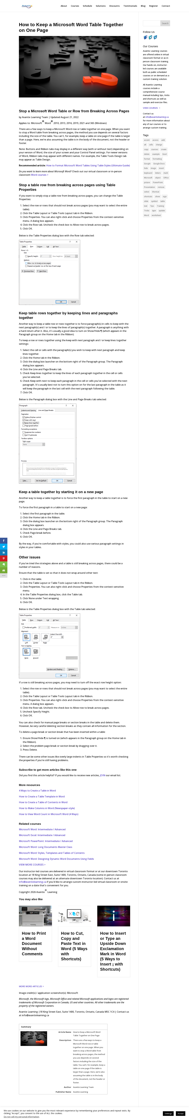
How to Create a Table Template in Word (42, 796)
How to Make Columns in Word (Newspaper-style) (47, 808)
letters (158, 173)
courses (154, 149)
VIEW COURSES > (151, 108)
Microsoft (148, 177)
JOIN (103, 775)
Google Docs (159, 163)
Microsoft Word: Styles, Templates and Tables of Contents (52, 853)
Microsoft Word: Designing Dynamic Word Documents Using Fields (56, 858)
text (145, 206)
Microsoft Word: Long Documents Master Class (45, 847)
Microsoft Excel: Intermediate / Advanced (42, 835)
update (162, 210)
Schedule (87, 6)
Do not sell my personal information (21, 1116)
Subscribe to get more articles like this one (48, 769)
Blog (143, 6)
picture (147, 182)
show (157, 196)
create (163, 149)
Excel (165, 154)
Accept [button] (181, 1113)
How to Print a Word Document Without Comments (34, 943)
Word (146, 215)
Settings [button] (168, 1113)
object (158, 177)
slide (146, 201)
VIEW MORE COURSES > (32, 864)
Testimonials (130, 6)
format (147, 159)
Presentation (149, 187)
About (64, 6)
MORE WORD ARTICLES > (31, 986)
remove (161, 187)
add (163, 140)
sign (165, 196)
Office (166, 177)
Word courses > (39, 174)
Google (147, 163)
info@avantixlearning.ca (32, 881)
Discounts (114, 6)
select (146, 191)
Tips (152, 206)
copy (146, 149)
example (156, 154)
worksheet (156, 215)
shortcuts (148, 196)
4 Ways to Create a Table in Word (37, 790)
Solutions (101, 6)
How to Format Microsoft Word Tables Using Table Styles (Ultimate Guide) (88, 165)
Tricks (146, 210)
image (153, 168)
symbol (154, 201)
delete (146, 154)
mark (166, 173)
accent (147, 140)
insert (161, 168)
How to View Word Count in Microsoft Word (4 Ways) (48, 814)
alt (145, 144)
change (159, 144)
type (154, 210)
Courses (75, 6)
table (163, 201)
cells (151, 144)
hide (146, 168)
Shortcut (155, 191)
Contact (166, 6)
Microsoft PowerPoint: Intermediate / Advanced (46, 841)
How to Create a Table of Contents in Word (43, 802)
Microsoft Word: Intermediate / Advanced (42, 829)
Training (160, 206)
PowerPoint (158, 182)
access (155, 140)
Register (153, 6)
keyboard (148, 173)
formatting (157, 159)
